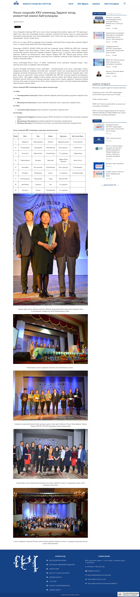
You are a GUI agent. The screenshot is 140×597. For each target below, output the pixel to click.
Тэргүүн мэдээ (111, 4)
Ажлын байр (54, 569)
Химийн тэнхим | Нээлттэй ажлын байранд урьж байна (114, 174)
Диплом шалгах (55, 577)
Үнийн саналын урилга (100, 99)
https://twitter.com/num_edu (97, 579)
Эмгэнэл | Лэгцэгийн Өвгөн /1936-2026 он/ (115, 72)
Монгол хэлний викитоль (59, 586)
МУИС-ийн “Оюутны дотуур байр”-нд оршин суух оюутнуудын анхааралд (115, 62)
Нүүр (71, 4)
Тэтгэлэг (53, 581)
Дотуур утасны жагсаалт (59, 573)
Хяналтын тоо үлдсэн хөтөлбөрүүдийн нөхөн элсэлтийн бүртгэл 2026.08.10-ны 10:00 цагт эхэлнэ (114, 21)
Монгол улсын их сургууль (37, 4)
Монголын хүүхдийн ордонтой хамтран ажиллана (109, 88)
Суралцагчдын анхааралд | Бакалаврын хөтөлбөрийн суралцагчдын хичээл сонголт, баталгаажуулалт (115, 36)
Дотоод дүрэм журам (57, 560)
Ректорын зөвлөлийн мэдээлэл (62, 565)
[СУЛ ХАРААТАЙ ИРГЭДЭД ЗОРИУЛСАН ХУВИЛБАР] (119, 594)
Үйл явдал (82, 4)
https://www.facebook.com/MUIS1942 (99, 575)
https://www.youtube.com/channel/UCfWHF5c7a (102, 583)
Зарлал (96, 4)
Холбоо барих (55, 590)
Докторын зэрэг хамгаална (115, 163)
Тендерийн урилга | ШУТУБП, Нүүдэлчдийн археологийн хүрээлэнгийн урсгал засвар (115, 49)
